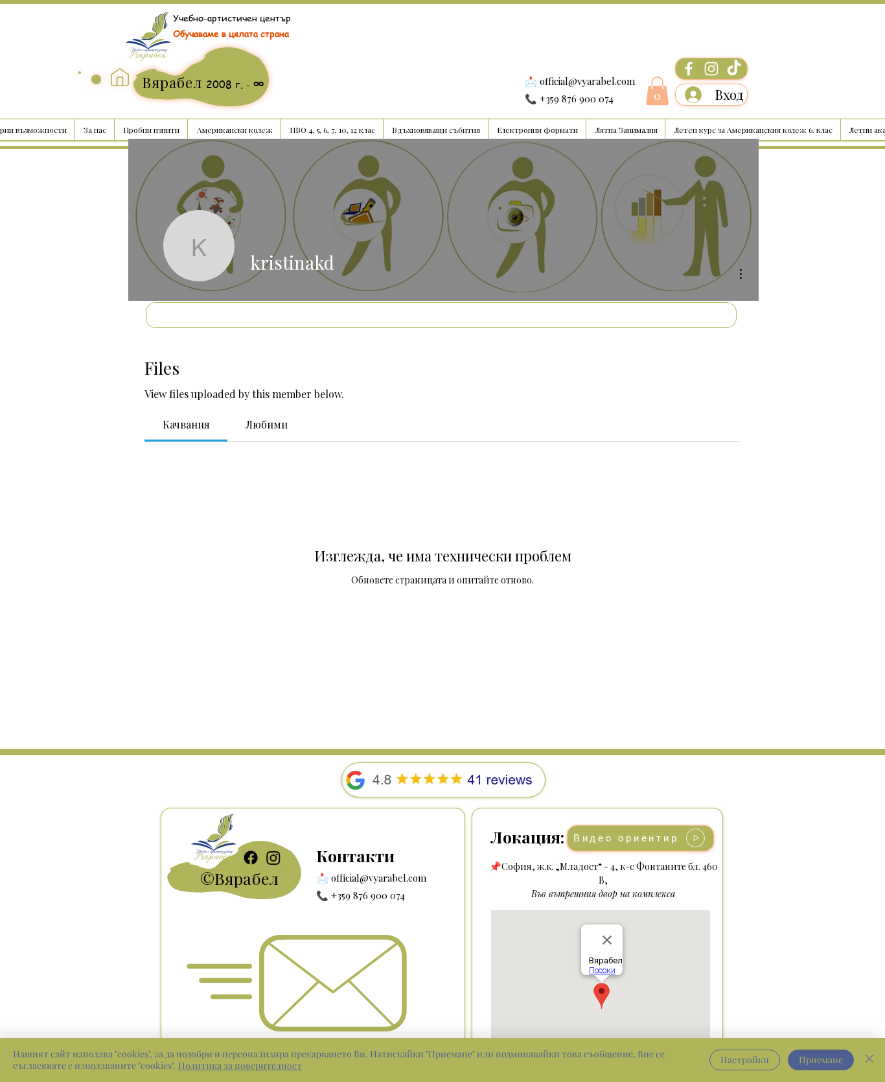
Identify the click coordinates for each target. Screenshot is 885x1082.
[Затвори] (869, 1060)
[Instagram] (711, 69)
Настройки (744, 1059)
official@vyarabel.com (587, 81)
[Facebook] (689, 69)
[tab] (185, 424)
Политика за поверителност (240, 1065)
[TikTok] (734, 69)
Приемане (821, 1059)
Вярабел (246, 878)
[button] (657, 90)
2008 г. (226, 84)
